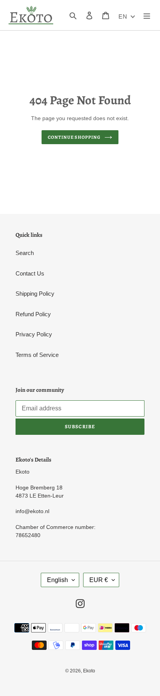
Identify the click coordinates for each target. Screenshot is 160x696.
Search (25, 253)
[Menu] (147, 15)
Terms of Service (37, 354)
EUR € (98, 580)
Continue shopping (74, 137)
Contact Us (30, 273)
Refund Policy (33, 314)
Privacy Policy (34, 334)
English (57, 580)
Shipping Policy (35, 293)
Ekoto (89, 671)
